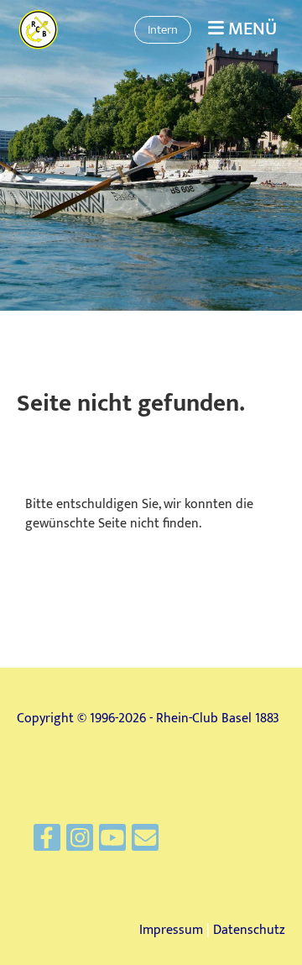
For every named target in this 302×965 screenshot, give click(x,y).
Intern (163, 29)
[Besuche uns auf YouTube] (112, 843)
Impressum (171, 930)
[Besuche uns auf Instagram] (79, 843)
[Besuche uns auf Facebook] (47, 843)
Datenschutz (249, 930)
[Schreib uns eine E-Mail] (145, 843)
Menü (250, 29)
